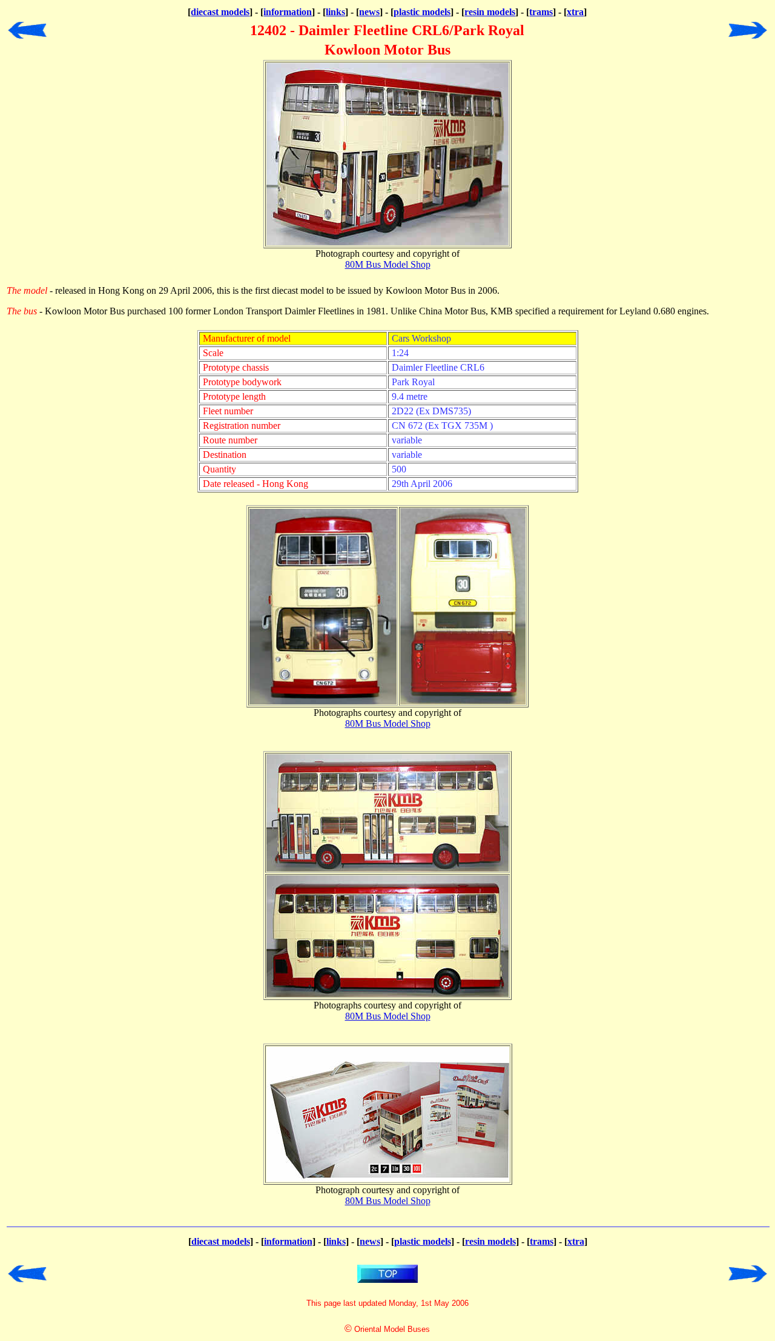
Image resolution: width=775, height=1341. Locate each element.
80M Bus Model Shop (387, 264)
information (287, 12)
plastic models (422, 12)
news (369, 12)
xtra (575, 12)
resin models (489, 12)
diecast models (220, 12)
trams (541, 12)
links (335, 12)
